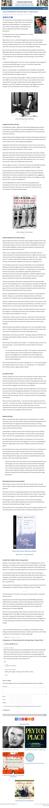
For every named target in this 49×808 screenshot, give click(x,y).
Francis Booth (6, 14)
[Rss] (29, 719)
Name (4, 696)
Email (4, 699)
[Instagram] (22, 719)
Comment (5, 686)
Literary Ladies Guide (24, 2)
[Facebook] (16, 719)
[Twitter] (19, 719)
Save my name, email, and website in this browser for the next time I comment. (22, 706)
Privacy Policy (46, 805)
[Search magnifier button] (45, 715)
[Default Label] (26, 719)
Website (4, 702)
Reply (5, 661)
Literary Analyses (17, 637)
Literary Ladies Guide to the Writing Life (8, 804)
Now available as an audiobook (24, 800)
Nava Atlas (10, 665)
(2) (31, 14)
